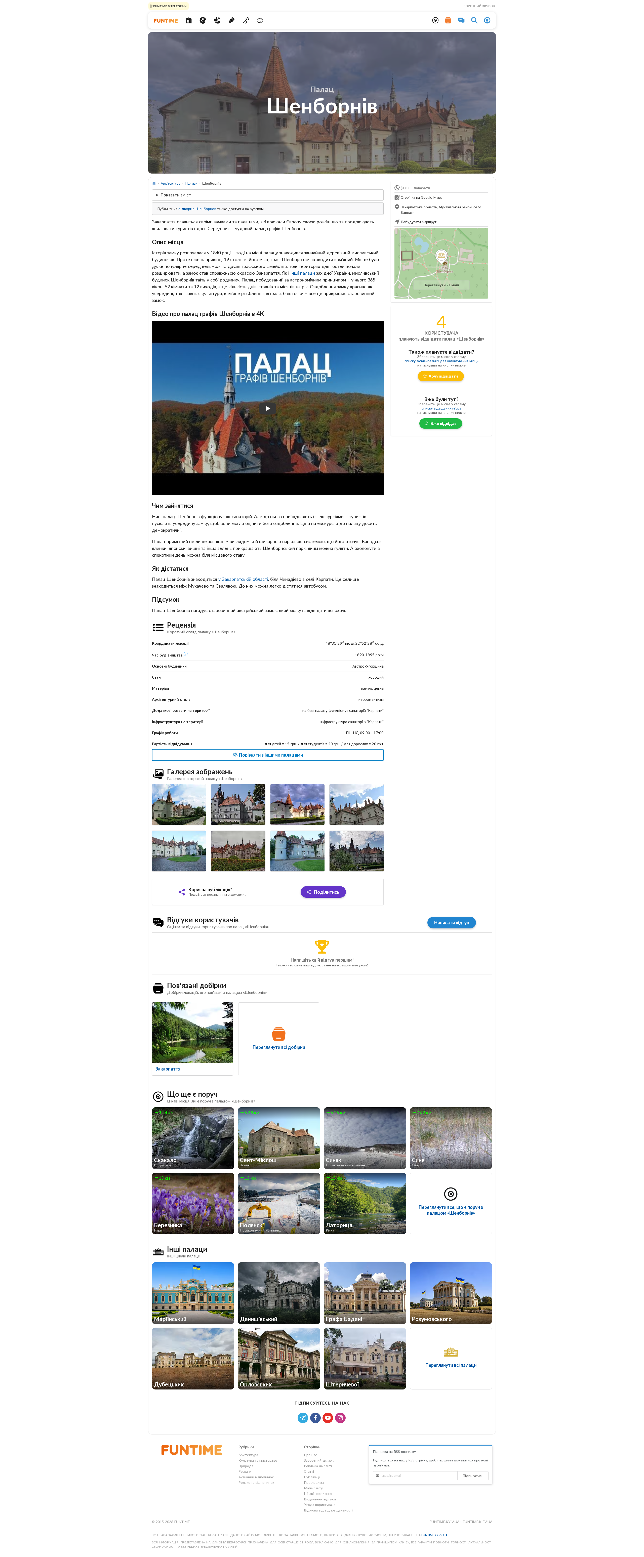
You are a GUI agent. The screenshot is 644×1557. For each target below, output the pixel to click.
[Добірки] (448, 20)
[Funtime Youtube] (329, 1417)
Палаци (191, 183)
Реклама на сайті (318, 1466)
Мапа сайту (313, 1488)
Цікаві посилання (318, 1493)
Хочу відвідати (443, 376)
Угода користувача (319, 1504)
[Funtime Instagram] (341, 1417)
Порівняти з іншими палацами (270, 755)
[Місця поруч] (435, 20)
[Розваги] (231, 20)
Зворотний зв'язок (478, 6)
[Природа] (217, 20)
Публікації (312, 1477)
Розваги (244, 1471)
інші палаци (303, 273)
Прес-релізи (314, 1482)
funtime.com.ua (434, 1535)
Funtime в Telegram (169, 6)
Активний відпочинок (256, 1477)
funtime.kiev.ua (477, 1522)
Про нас (310, 1455)
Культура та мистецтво (257, 1460)
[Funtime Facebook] (316, 1417)
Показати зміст (175, 194)
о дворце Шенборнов (197, 209)
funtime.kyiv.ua (444, 1522)
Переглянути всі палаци (450, 1365)
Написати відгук (451, 922)
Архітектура (170, 183)
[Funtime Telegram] (304, 1417)
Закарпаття (167, 1069)
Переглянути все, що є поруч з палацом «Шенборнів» (451, 1210)
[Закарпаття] (192, 1032)
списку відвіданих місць (441, 408)
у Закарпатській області (243, 579)
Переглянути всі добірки (279, 1047)
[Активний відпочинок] (245, 20)
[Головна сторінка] (154, 183)
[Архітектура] (188, 20)
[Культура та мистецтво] (202, 20)
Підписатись (473, 1475)
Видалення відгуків (320, 1499)
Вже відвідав (443, 423)
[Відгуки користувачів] (461, 20)
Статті (309, 1471)
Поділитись (326, 892)
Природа (245, 1466)
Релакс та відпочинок (256, 1482)
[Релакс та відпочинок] (260, 20)
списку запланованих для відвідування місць (441, 361)
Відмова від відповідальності (328, 1510)
